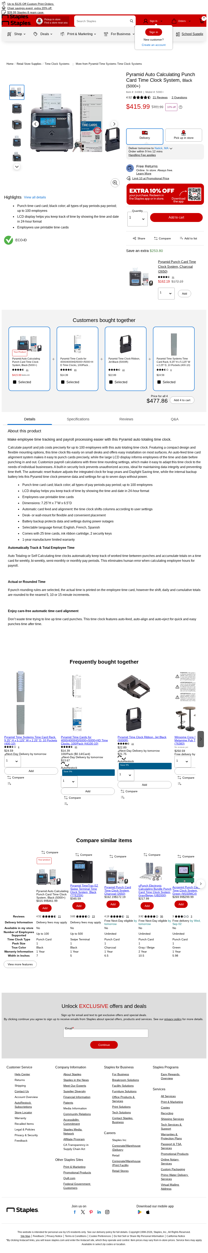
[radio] (145, 134)
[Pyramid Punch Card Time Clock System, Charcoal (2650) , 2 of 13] (121, 873)
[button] (131, 21)
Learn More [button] (143, 173)
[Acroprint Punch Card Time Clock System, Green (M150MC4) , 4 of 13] (189, 873)
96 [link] (161, 916)
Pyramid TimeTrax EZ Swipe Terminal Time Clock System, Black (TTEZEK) (84, 890)
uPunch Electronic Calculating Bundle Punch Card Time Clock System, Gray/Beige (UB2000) (155, 890)
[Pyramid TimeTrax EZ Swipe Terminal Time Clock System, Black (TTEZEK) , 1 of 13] (87, 872)
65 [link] (75, 370)
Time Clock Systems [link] (57, 63)
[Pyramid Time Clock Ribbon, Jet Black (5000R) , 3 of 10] (144, 703)
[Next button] (16, 166)
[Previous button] (35, 124)
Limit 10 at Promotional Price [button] (150, 178)
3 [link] (191, 916)
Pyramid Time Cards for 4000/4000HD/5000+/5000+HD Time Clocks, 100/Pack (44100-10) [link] (76, 362)
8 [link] (171, 370)
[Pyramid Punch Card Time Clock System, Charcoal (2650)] (141, 275)
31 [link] (173, 277)
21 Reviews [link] (160, 97)
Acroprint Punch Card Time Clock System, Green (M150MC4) (186, 890)
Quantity (137, 210)
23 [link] (93, 916)
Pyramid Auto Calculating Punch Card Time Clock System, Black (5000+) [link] (26, 362)
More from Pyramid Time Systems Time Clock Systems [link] (109, 63)
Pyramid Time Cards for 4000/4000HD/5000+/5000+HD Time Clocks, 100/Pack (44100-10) (84, 740)
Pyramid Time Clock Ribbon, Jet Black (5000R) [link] (124, 360)
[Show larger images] (115, 182)
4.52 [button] (129, 97)
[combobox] (105, 21)
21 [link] (27, 370)
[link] (53, 4)
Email (69, 1028)
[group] (31, 738)
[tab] (29, 419)
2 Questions (179, 97)
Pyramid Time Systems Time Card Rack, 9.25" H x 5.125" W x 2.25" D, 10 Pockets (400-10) (30, 740)
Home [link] (9, 63)
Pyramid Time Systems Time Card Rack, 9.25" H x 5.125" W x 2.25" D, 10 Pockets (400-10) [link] (173, 362)
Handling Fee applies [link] (142, 155)
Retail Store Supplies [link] (29, 63)
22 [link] (123, 370)
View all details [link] (35, 197)
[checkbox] (29, 382)
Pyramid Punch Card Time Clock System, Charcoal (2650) (177, 266)
